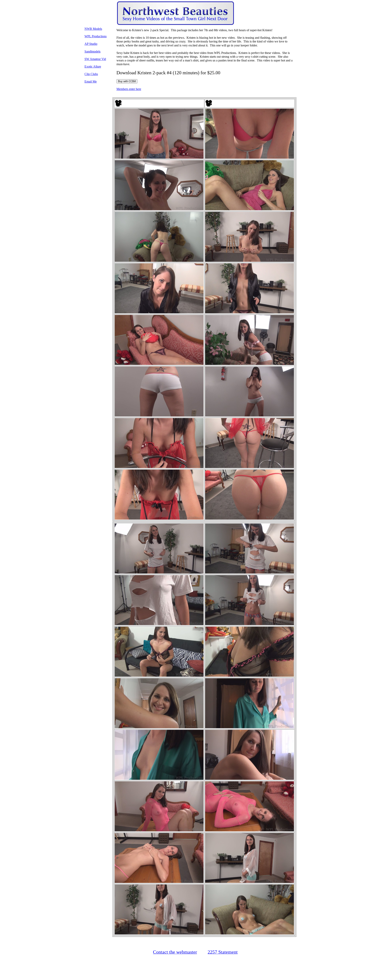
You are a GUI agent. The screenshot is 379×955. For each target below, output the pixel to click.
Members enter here (128, 89)
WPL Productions (95, 36)
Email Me (90, 81)
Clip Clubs (91, 74)
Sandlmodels (92, 51)
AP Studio (90, 43)
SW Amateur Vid (95, 59)
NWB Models (93, 28)
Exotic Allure (92, 66)
